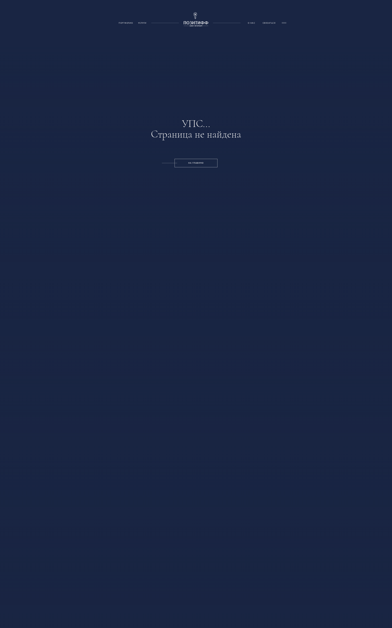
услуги (142, 22)
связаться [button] (269, 22)
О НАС (251, 22)
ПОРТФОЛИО (126, 22)
